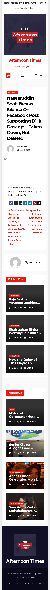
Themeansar (29, 577)
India (12, 409)
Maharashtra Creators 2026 (29, 584)
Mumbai (13, 441)
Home (11, 584)
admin (24, 146)
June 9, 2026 (18, 421)
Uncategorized (16, 472)
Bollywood (12, 92)
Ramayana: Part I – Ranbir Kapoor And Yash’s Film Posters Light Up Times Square (33, 221)
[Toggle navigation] (23, 75)
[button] (36, 75)
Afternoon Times (25, 60)
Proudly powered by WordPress (21, 573)
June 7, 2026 (18, 453)
